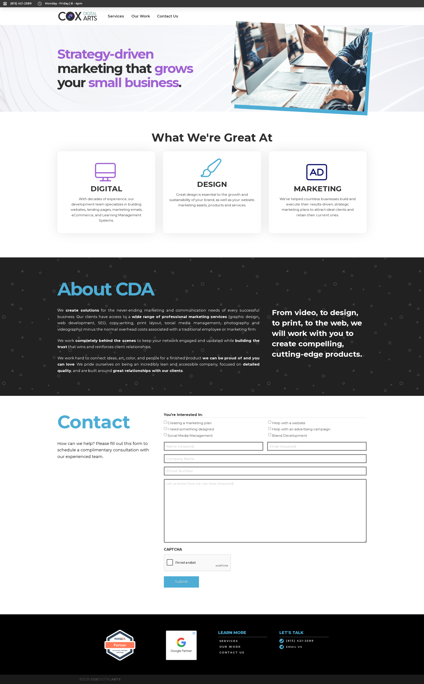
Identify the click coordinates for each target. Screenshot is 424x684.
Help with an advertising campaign (301, 429)
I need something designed (191, 429)
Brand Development (289, 435)
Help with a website (288, 423)
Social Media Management (190, 435)
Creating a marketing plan (190, 423)
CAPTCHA (173, 549)
